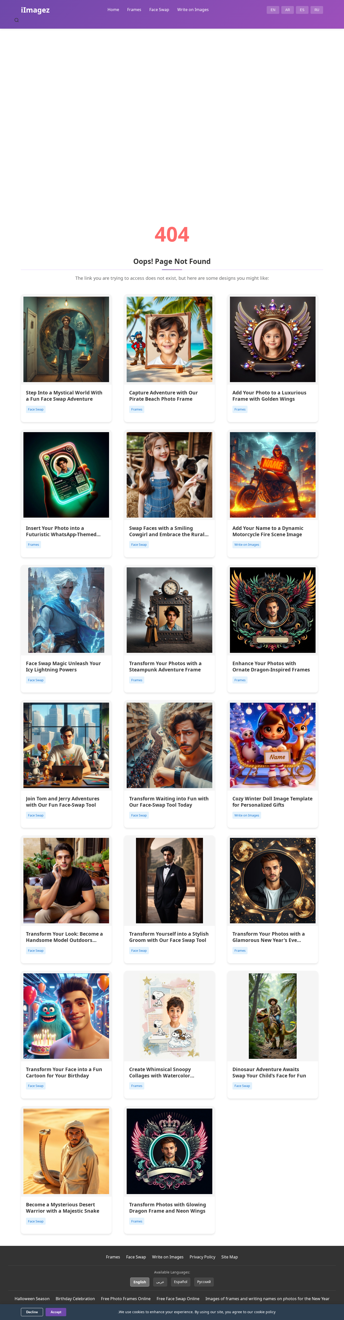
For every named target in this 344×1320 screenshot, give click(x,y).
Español (180, 1281)
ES (302, 10)
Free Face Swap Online (178, 1298)
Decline (32, 1312)
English (139, 1282)
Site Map (229, 1257)
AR (287, 10)
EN (273, 10)
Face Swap (159, 9)
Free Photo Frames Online (126, 1298)
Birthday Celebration (75, 1298)
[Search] (16, 20)
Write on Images (193, 9)
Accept (56, 1312)
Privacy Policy (202, 1257)
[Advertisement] (172, 112)
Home (113, 9)
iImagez (35, 10)
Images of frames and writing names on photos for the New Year (267, 1298)
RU (317, 10)
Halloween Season (32, 1298)
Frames (134, 9)
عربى (160, 1281)
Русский (204, 1281)
